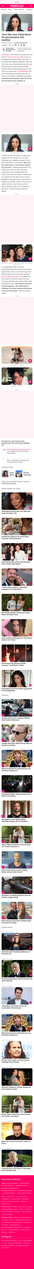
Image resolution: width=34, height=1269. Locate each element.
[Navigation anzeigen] (2, 6)
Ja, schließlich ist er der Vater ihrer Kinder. (17, 452)
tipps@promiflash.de (9, 483)
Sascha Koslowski (13, 57)
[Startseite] (17, 6)
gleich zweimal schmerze (11, 276)
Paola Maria (6, 55)
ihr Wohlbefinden (23, 71)
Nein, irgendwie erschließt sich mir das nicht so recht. (18, 461)
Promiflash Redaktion (20, 43)
